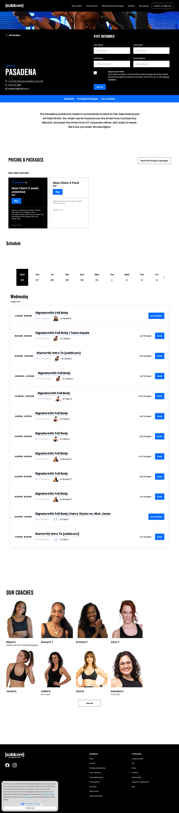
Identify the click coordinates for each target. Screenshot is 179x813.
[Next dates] (165, 277)
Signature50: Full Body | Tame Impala (62, 333)
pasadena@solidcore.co (18, 88)
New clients (77, 6)
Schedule (69, 98)
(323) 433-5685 (14, 85)
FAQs (91, 759)
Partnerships (136, 777)
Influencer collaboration (140, 782)
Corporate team (137, 759)
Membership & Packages (113, 6)
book (160, 335)
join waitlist (156, 315)
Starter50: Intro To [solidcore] (59, 353)
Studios (131, 6)
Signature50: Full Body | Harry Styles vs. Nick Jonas (72, 514)
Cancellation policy (96, 777)
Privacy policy (94, 782)
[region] (89, 99)
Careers (135, 773)
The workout (92, 6)
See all (89, 703)
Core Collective (95, 773)
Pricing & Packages (87, 98)
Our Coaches (108, 98)
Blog (133, 787)
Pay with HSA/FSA (96, 796)
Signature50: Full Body (51, 313)
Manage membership (97, 768)
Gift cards (93, 787)
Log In (162, 5)
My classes (144, 6)
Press (134, 768)
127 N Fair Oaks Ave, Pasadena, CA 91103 (25, 81)
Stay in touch (94, 791)
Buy (16, 201)
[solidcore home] (14, 6)
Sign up (99, 87)
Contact (92, 763)
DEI (133, 763)
